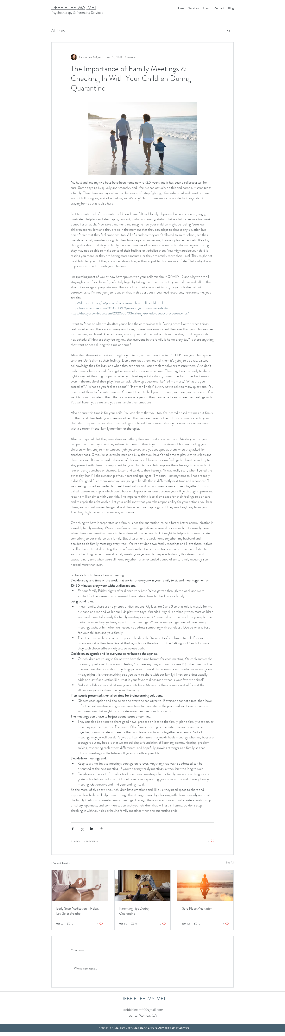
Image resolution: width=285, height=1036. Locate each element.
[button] (229, 30)
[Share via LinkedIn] (91, 829)
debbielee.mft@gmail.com (143, 1009)
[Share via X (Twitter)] (82, 829)
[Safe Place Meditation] (205, 885)
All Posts (58, 30)
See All (230, 862)
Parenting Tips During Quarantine (134, 911)
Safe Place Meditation (197, 908)
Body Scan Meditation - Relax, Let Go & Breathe (77, 911)
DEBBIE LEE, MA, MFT (73, 7)
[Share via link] (101, 829)
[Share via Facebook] (72, 829)
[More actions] (212, 57)
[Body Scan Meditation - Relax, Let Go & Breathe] (80, 885)
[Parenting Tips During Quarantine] (143, 885)
